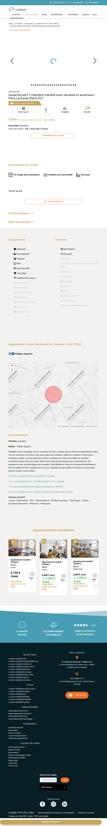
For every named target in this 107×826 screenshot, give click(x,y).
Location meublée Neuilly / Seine (20, 675)
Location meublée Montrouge (19, 672)
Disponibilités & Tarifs (53, 136)
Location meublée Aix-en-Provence (21, 689)
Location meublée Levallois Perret (21, 667)
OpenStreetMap (75, 426)
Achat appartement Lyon (17, 716)
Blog (95, 15)
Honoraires (12, 763)
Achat (44, 15)
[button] (31, 85)
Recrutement (13, 752)
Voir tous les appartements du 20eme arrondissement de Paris (35, 487)
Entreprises (73, 15)
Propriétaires (57, 15)
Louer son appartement (17, 736)
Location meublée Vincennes (19, 680)
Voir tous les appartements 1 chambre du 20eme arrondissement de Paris (40, 492)
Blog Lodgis (13, 760)
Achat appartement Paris (18, 711)
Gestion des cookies (86, 813)
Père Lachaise (53, 23)
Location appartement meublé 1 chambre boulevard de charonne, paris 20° (35, 26)
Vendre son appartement (18, 738)
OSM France (94, 426)
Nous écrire (80, 695)
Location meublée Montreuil (19, 669)
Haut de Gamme (31, 15)
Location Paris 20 (41, 23)
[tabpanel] (22, 567)
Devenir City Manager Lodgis (19, 755)
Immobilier (18, 23)
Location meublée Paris (17, 659)
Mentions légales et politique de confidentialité (56, 813)
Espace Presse (14, 750)
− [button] (12, 369)
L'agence (85, 15)
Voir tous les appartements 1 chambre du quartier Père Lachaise (36, 481)
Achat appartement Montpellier (20, 719)
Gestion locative (14, 733)
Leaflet (59, 426)
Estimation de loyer (15, 727)
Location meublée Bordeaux (19, 691)
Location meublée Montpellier (19, 699)
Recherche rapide (48, 775)
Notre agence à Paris (16, 747)
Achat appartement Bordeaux (19, 713)
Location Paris (29, 23)
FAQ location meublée (16, 758)
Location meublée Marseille (18, 697)
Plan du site (12, 766)
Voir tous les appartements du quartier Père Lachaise (31, 476)
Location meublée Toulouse (19, 702)
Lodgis (10, 23)
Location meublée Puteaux (18, 677)
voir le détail (49, 120)
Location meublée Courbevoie (20, 664)
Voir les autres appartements (19, 30)
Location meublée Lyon (17, 694)
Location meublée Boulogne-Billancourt (23, 661)
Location (16, 15)
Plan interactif (55, 201)
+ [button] (12, 365)
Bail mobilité (13, 730)
